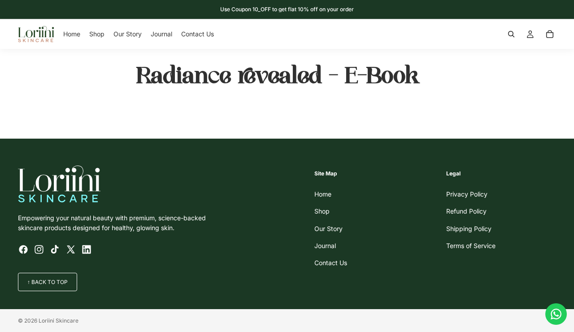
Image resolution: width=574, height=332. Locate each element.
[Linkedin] (86, 249)
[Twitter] (71, 249)
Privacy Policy (466, 194)
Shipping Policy (468, 228)
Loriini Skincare (58, 320)
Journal (325, 245)
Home (322, 194)
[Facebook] (23, 249)
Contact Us (330, 263)
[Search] (511, 34)
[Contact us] (556, 314)
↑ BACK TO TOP (47, 282)
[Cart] (550, 34)
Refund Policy (466, 211)
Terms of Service (471, 245)
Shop (322, 211)
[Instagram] (39, 249)
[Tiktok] (55, 249)
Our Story (328, 228)
